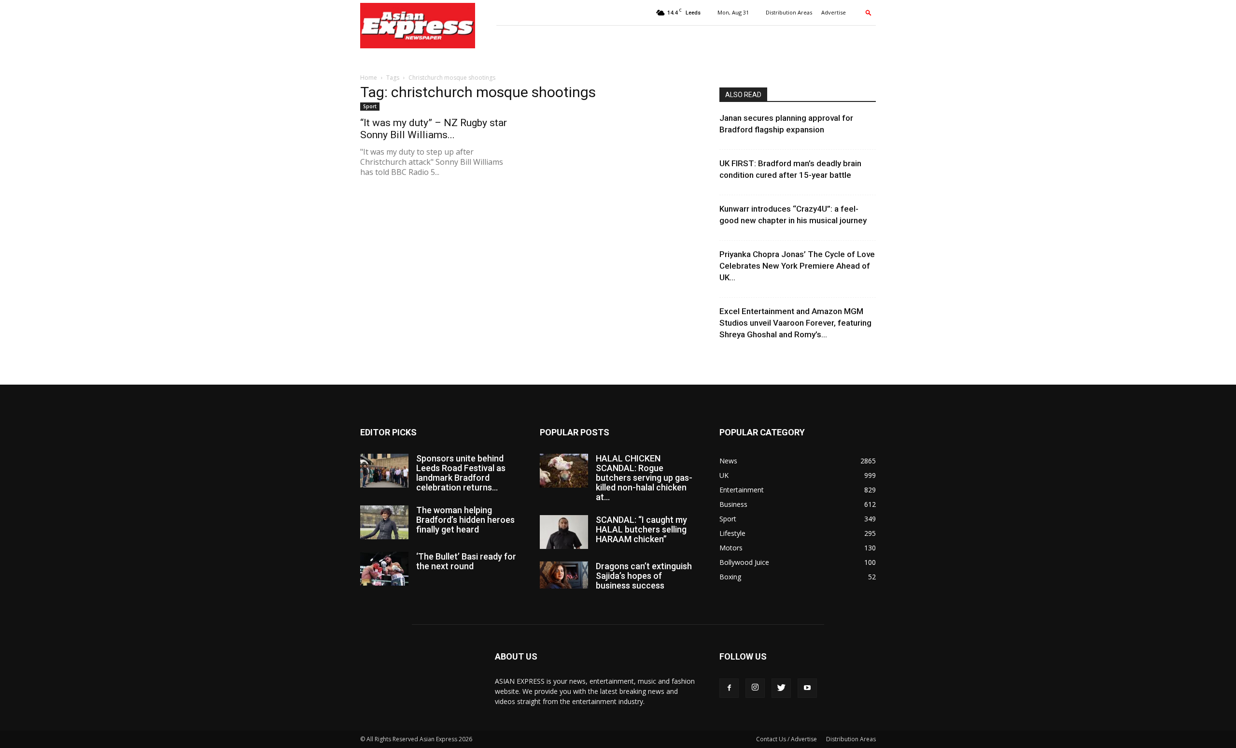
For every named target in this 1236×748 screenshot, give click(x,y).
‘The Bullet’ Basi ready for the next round (466, 561)
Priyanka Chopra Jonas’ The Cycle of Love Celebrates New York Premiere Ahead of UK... (797, 265)
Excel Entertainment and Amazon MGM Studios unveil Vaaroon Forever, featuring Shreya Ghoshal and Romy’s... (795, 322)
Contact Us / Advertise (786, 739)
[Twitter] (781, 688)
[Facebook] (729, 688)
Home (368, 77)
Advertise (833, 12)
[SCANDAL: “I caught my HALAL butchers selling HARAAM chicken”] (564, 532)
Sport (370, 106)
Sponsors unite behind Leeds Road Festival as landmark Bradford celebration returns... (461, 472)
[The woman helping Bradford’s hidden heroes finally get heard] (384, 522)
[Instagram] (755, 688)
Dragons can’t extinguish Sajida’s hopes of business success (644, 575)
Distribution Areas (789, 12)
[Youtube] (807, 688)
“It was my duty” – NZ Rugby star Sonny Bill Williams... (433, 129)
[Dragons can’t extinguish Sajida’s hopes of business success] (564, 575)
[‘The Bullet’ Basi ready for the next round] (384, 569)
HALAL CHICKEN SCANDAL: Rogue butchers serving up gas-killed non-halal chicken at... (644, 477)
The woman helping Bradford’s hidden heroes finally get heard (465, 519)
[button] (868, 12)
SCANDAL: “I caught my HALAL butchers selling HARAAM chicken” (641, 529)
